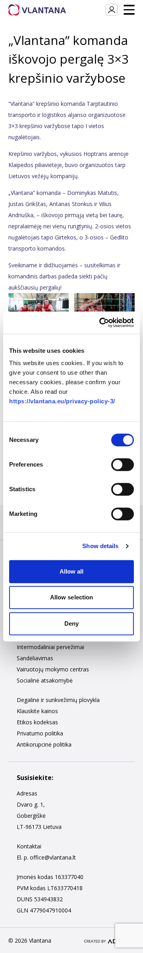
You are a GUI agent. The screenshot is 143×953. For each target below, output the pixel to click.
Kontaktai (29, 846)
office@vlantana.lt (53, 857)
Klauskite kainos (37, 711)
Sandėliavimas (35, 658)
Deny (71, 623)
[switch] (122, 464)
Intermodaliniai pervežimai (50, 647)
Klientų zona (111, 10)
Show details (100, 546)
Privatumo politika (40, 733)
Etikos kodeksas (37, 722)
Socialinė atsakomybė (45, 680)
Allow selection (71, 597)
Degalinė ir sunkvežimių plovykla (58, 700)
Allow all (72, 571)
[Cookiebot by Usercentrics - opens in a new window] (101, 322)
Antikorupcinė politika (44, 744)
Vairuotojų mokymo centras (53, 669)
